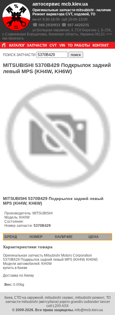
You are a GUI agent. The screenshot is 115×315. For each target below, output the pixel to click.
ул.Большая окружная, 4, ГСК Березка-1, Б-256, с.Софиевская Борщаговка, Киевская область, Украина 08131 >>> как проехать (57, 34)
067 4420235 (78, 25)
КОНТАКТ (101, 45)
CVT (53, 45)
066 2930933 (49, 25)
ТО (70, 45)
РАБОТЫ (82, 45)
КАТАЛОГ (17, 45)
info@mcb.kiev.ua (89, 310)
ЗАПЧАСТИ (37, 45)
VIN (62, 45)
